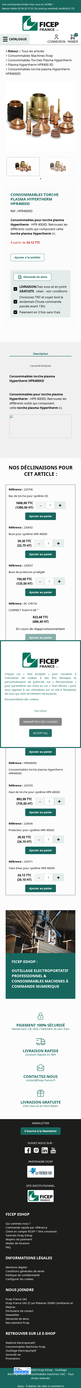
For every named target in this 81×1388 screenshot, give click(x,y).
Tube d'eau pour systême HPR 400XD (32, 868)
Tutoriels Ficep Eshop (19, 1235)
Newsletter (12, 1315)
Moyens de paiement (19, 1239)
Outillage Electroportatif (21, 1350)
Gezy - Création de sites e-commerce (41, 1386)
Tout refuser (40, 710)
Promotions (13, 1358)
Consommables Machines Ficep (30, 56)
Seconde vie (13, 1354)
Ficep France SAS (16, 1299)
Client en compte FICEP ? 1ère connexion (31, 1231)
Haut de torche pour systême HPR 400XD (34, 792)
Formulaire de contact (19, 1311)
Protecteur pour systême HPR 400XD (31, 830)
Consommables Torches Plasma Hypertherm (40, 60)
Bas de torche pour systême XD (28, 496)
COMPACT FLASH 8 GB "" (24, 610)
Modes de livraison (18, 1243)
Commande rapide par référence (26, 1227)
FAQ (8, 1247)
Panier (73, 42)
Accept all (40, 733)
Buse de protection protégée (27, 572)
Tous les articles (33, 51)
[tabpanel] (23, 166)
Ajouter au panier (40, 516)
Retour (13, 51)
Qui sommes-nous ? (18, 1223)
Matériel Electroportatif (20, 1343)
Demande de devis (35, 277)
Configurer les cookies (20, 1279)
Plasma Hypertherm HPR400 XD (30, 65)
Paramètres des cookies (40, 722)
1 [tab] (40, 179)
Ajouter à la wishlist (27, 257)
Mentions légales (16, 1267)
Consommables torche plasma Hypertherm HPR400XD (36, 771)
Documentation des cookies (22, 699)
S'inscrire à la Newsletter (40, 1131)
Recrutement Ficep (17, 1322)
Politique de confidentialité (23, 1275)
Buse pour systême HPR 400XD (28, 534)
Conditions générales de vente (25, 1271)
